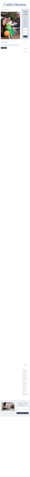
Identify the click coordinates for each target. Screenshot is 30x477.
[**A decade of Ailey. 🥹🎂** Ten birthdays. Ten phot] (23, 97)
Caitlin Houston (15, 4)
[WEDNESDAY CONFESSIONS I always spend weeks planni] (27, 108)
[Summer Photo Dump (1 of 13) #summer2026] (23, 169)
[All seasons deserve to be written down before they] (27, 208)
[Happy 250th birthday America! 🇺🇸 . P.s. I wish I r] (23, 270)
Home (2, 9)
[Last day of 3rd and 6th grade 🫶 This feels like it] (27, 307)
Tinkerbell (4, 42)
